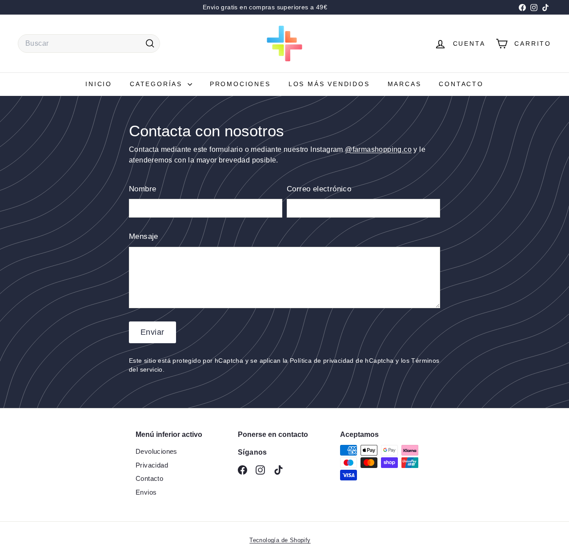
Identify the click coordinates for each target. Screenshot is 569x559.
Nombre (142, 189)
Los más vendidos (329, 83)
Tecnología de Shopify (279, 540)
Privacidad (152, 465)
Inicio (98, 83)
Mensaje (143, 236)
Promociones (240, 83)
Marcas (404, 83)
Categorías (157, 83)
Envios (146, 492)
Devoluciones (156, 451)
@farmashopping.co (378, 149)
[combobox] (89, 43)
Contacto (461, 83)
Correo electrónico (319, 189)
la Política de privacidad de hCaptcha (339, 360)
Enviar (152, 332)
